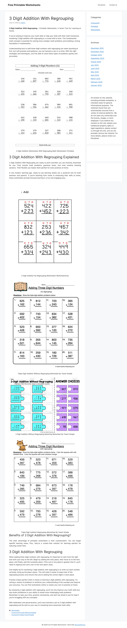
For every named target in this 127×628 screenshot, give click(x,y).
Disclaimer (101, 5)
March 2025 (95, 79)
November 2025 (97, 52)
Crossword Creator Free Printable (22, 615)
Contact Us (113, 5)
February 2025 (96, 82)
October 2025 (96, 55)
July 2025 (95, 65)
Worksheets (15, 610)
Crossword (95, 23)
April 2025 (95, 75)
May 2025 (95, 72)
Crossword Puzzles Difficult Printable (23, 612)
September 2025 (97, 58)
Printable (94, 26)
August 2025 (96, 62)
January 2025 (96, 85)
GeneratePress (80, 625)
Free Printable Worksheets (24, 4)
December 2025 (97, 48)
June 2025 (95, 69)
